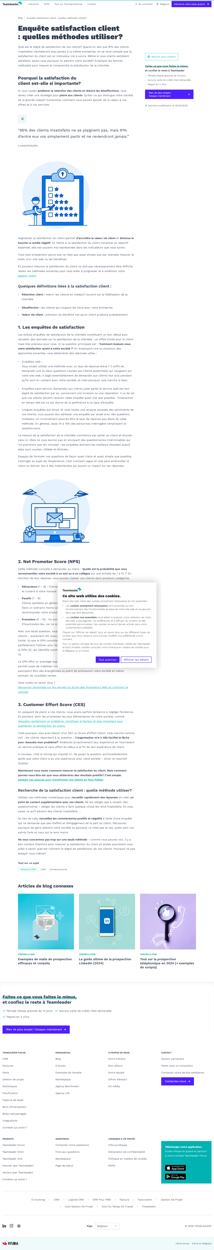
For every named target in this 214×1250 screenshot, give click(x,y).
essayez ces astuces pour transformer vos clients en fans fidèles (60, 779)
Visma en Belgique (201, 1243)
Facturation (145, 1199)
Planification (10, 1093)
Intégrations (10, 1120)
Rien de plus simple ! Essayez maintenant (160, 94)
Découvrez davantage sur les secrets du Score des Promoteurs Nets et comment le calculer (73, 690)
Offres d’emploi (117, 1079)
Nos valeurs (115, 1065)
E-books (60, 1065)
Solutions (34, 4)
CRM (43, 869)
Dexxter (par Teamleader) (18, 1165)
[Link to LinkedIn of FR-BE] (4, 1226)
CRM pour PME (102, 1199)
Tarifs (47, 4)
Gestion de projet (13, 1079)
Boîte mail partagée (14, 1113)
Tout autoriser (108, 659)
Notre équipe (116, 1072)
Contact (91, 4)
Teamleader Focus (14, 1145)
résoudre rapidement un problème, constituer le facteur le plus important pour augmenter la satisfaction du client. (70, 723)
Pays (90, 1226)
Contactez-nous (175, 1081)
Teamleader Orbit (13, 1151)
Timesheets (149, 1206)
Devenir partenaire (172, 1058)
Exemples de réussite (68, 1072)
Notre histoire (116, 1058)
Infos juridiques (117, 1145)
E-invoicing (38, 1199)
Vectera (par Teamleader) (18, 1172)
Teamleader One (12, 1158)
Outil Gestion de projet (79, 1206)
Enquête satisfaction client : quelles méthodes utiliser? (57, 18)
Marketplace (63, 1079)
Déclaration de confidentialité (126, 1151)
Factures (8, 1065)
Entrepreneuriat (58, 869)
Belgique (164, 4)
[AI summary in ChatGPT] (19, 1226)
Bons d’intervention (14, 1106)
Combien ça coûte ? (15, 1127)
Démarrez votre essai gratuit (189, 4)
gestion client (27, 275)
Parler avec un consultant (177, 1065)
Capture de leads (13, 1100)
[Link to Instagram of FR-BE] (11, 1226)
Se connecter (145, 4)
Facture (124, 1199)
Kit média (114, 1086)
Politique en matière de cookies (127, 1158)
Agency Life (62, 1093)
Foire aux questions (67, 1151)
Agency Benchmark (67, 1086)
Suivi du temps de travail (117, 1206)
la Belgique (68, 650)
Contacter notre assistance (72, 1145)
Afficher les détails (136, 659)
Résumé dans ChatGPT (163, 56)
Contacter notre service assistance (182, 1072)
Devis (6, 1072)
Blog (20, 18)
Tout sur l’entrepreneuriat (68, 4)
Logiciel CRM (76, 1199)
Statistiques (10, 1086)
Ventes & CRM (28, 869)
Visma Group (182, 1243)
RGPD (111, 1165)
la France (84, 650)
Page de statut (64, 1165)
